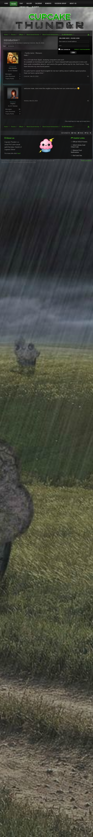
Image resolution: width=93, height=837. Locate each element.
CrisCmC (27, 76)
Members (48, 3)
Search (36, 7)
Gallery (29, 3)
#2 (88, 101)
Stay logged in (65, 49)
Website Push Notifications (76, 151)
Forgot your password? (82, 49)
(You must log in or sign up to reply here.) (77, 121)
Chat (21, 3)
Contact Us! (24, 7)
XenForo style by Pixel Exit (45, 160)
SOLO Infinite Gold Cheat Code (78, 146)
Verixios (26, 101)
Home (6, 3)
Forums (13, 4)
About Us (73, 3)
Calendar (38, 3)
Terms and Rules (86, 160)
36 (19, 109)
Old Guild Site (77, 155)
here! (19, 153)
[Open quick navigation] (88, 126)
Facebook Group (60, 3)
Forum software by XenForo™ (18, 160)
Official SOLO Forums (80, 142)
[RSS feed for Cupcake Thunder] (90, 133)
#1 (88, 76)
